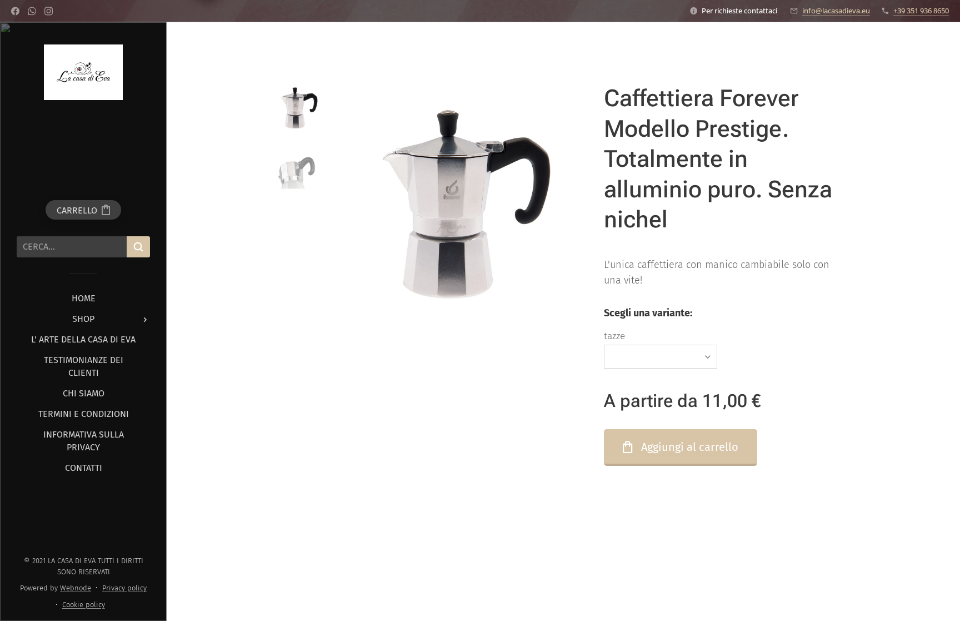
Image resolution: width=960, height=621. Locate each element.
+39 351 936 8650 (921, 11)
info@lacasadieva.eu (836, 11)
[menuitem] (83, 298)
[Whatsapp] (32, 11)
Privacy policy (124, 588)
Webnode (75, 588)
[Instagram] (49, 11)
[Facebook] (15, 11)
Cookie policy (83, 604)
